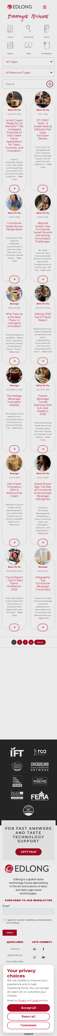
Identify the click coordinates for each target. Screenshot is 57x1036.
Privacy (22, 1000)
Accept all (28, 1007)
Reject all (28, 1016)
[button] (44, 7)
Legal (35, 1000)
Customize (28, 1025)
